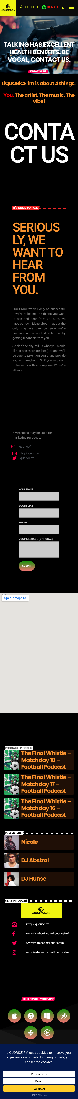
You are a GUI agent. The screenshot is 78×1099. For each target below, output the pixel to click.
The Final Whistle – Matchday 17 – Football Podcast (46, 784)
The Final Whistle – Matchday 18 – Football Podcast (46, 760)
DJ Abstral (35, 860)
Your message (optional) (36, 539)
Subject (24, 522)
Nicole (29, 842)
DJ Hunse (33, 879)
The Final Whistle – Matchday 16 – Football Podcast (46, 808)
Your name (26, 489)
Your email (26, 506)
